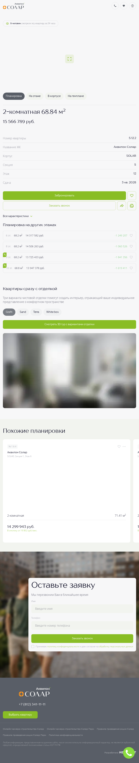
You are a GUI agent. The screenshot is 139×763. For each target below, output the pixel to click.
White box (52, 312)
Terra (36, 312)
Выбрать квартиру (20, 715)
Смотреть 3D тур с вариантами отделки (69, 324)
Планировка (14, 96)
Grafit (9, 312)
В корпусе (54, 96)
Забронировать (64, 195)
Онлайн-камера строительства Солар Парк (70, 729)
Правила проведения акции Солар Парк (24, 735)
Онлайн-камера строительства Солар (23, 729)
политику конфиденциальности (63, 646)
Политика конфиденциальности (66, 735)
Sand (23, 312)
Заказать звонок (59, 206)
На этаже (35, 96)
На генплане (76, 96)
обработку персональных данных (116, 646)
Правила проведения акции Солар (115, 729)
